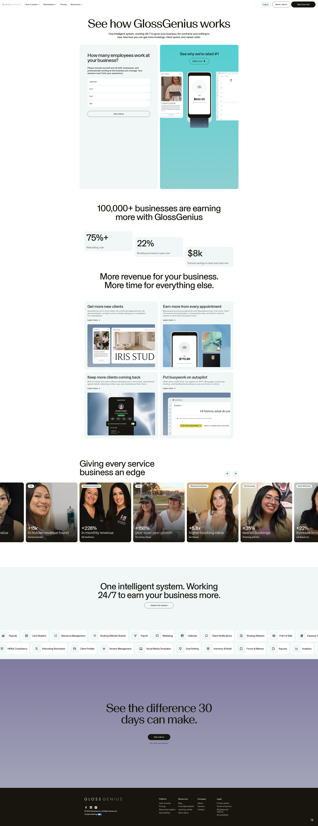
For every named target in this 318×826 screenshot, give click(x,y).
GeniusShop (164, 813)
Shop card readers (167, 809)
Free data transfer (186, 806)
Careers (201, 806)
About (200, 803)
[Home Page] (11, 4)
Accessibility (222, 815)
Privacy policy (223, 803)
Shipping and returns (222, 810)
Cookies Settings (91, 814)
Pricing (63, 4)
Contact (201, 809)
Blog (180, 803)
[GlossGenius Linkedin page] (90, 807)
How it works (165, 803)
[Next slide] (235, 474)
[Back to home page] (103, 799)
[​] (312, 820)
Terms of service (224, 806)
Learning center (185, 809)
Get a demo (183, 813)
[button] (32, 4)
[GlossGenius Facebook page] (85, 807)
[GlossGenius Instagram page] (95, 807)
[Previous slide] (228, 474)
